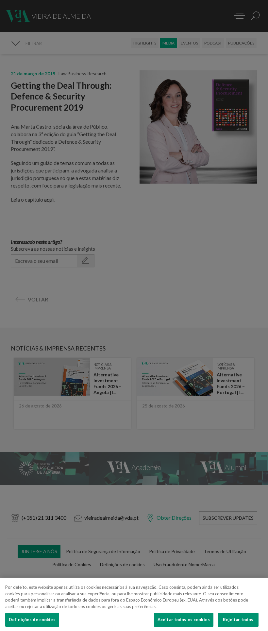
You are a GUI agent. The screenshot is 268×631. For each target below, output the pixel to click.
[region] (134, 604)
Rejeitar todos (238, 619)
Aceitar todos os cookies (184, 619)
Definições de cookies (32, 619)
